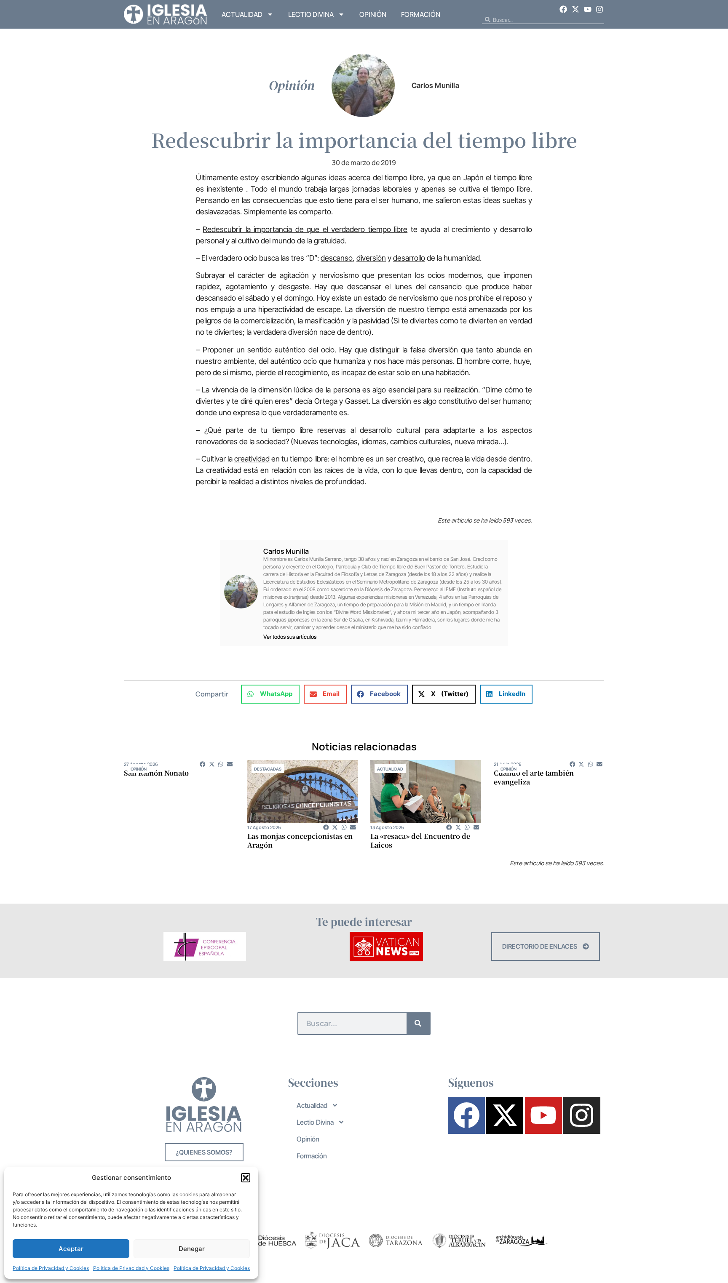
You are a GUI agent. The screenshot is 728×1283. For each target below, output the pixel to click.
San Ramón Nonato (156, 773)
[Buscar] (418, 1023)
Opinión (372, 14)
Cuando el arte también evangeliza (534, 777)
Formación (420, 14)
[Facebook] (563, 9)
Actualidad (242, 14)
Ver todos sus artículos (289, 637)
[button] (245, 1178)
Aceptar (71, 1249)
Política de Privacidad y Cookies (51, 1268)
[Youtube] (587, 9)
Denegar (192, 1249)
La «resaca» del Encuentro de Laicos (420, 840)
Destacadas (267, 768)
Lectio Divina (311, 14)
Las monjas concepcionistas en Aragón (300, 840)
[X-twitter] (575, 9)
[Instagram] (599, 9)
